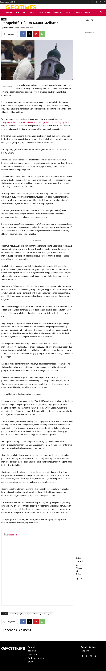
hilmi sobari (8, 27)
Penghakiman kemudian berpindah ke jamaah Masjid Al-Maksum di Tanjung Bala (34, 122)
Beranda (32, 647)
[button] (101, 12)
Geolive (32, 654)
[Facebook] (93, 2)
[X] (100, 2)
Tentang (32, 650)
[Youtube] (104, 2)
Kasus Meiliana (32, 614)
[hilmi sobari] (38, 567)
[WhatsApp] (42, 34)
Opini (4, 19)
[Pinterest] (36, 34)
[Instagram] (96, 2)
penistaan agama (46, 614)
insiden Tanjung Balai (16, 614)
